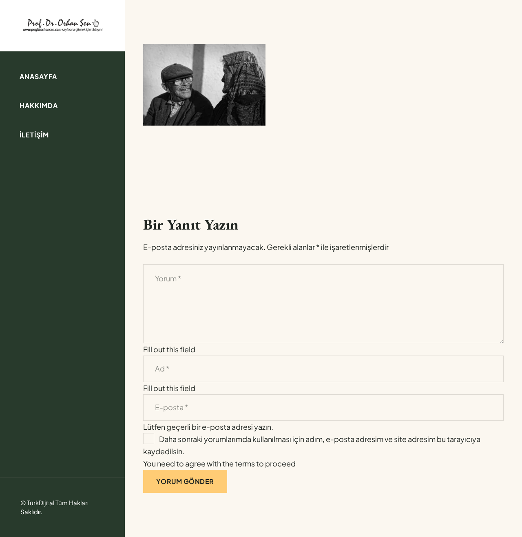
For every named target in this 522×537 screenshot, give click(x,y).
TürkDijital (40, 502)
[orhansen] (62, 25)
